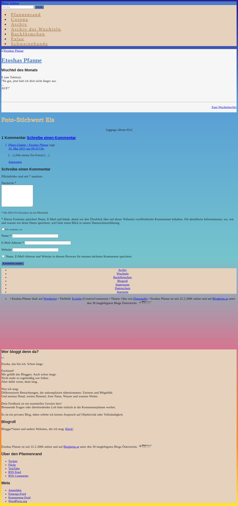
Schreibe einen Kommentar (51, 138)
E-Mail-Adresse (12, 242)
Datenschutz (122, 288)
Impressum (122, 284)
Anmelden (14, 490)
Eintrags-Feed (17, 494)
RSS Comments (18, 475)
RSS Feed (14, 472)
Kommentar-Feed (19, 497)
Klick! (69, 429)
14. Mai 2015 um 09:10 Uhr (26, 148)
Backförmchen (28, 33)
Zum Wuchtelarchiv (224, 107)
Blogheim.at (220, 298)
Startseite (122, 292)
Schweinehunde (29, 43)
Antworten (15, 162)
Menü (5, 3)
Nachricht (8, 183)
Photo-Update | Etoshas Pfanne (28, 145)
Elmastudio (140, 298)
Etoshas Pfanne (21, 60)
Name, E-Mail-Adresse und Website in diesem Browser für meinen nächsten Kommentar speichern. (69, 256)
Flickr (12, 465)
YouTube (14, 468)
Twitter (12, 461)
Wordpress (50, 298)
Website (6, 249)
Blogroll (122, 281)
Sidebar (14, 3)
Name (6, 235)
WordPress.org (17, 501)
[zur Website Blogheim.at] (148, 303)
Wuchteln (123, 273)
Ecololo (77, 298)
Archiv (122, 270)
